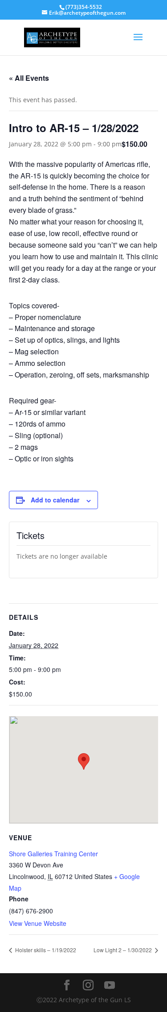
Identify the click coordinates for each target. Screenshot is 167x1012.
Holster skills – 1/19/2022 (45, 950)
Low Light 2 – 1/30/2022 (123, 950)
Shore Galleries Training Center (53, 853)
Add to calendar (55, 499)
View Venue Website (37, 923)
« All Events (29, 78)
